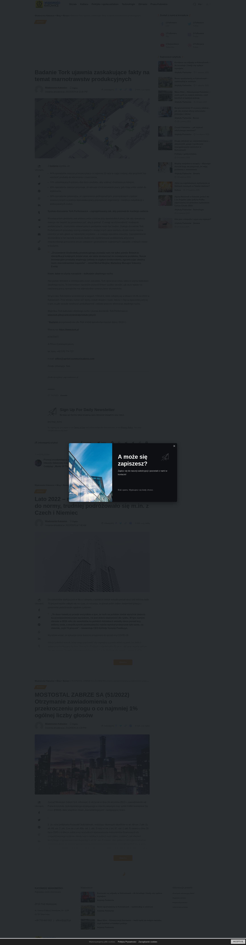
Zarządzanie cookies (148, 942)
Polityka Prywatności (127, 942)
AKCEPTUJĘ (238, 942)
